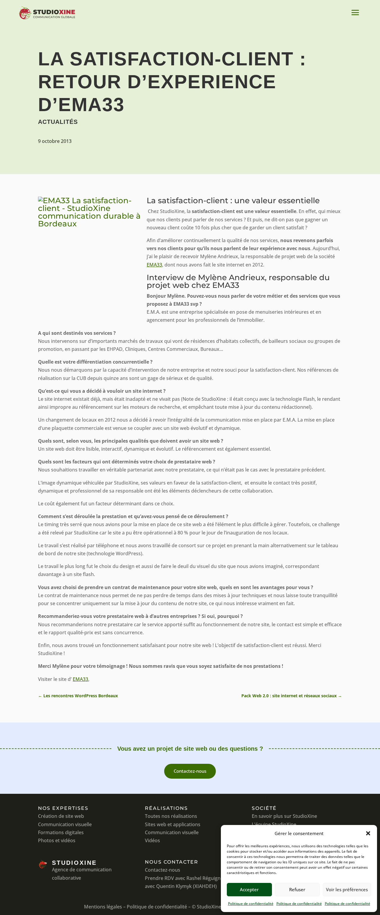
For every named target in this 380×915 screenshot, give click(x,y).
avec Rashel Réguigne (199, 878)
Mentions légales (103, 906)
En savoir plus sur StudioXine (284, 816)
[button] (368, 833)
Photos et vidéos (56, 840)
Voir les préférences (347, 889)
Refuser (297, 889)
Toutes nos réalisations (171, 816)
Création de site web (61, 816)
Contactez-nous (190, 771)
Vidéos (152, 840)
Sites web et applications (172, 824)
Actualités (58, 122)
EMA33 (154, 264)
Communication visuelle (65, 824)
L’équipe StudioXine (274, 824)
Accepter (249, 889)
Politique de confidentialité (250, 903)
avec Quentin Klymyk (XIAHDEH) (181, 886)
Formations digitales (61, 832)
